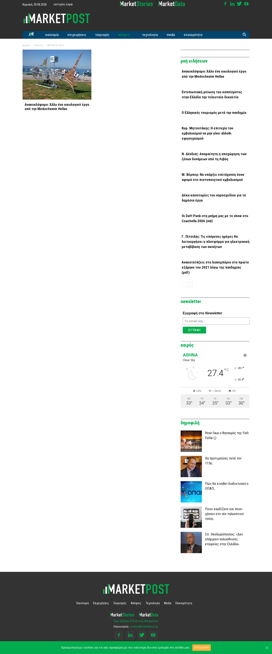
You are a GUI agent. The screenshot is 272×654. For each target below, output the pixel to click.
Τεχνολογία (150, 35)
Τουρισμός (102, 35)
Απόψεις (124, 35)
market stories (136, 3)
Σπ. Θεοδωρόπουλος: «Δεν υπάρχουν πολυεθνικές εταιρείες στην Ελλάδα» (224, 539)
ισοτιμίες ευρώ (63, 4)
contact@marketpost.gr (144, 626)
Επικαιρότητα (193, 35)
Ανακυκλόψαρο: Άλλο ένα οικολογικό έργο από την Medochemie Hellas (57, 106)
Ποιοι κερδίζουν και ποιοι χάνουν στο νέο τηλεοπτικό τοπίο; (224, 514)
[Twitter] (239, 4)
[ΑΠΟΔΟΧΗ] (267, 647)
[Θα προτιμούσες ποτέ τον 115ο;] (191, 466)
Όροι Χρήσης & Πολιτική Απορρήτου (136, 621)
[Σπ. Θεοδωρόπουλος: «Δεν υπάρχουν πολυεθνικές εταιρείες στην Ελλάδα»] (191, 542)
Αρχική (26, 45)
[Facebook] (225, 4)
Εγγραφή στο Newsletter (202, 313)
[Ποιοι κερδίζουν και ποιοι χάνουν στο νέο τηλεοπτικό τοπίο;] (191, 517)
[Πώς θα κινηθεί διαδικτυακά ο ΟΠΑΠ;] (191, 491)
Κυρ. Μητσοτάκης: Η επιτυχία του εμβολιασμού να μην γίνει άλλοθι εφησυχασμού (207, 133)
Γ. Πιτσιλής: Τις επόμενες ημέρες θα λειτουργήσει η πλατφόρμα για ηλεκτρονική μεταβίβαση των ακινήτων (215, 241)
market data (172, 3)
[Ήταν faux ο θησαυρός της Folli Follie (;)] (191, 441)
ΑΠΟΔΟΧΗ (201, 647)
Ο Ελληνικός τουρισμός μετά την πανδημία (214, 112)
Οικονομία (52, 35)
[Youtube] (246, 4)
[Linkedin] (232, 4)
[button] (244, 35)
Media (171, 35)
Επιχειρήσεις (77, 35)
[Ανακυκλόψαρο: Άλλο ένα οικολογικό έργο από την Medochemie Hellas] (57, 75)
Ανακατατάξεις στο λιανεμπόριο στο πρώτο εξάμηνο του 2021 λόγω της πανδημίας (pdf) (215, 267)
